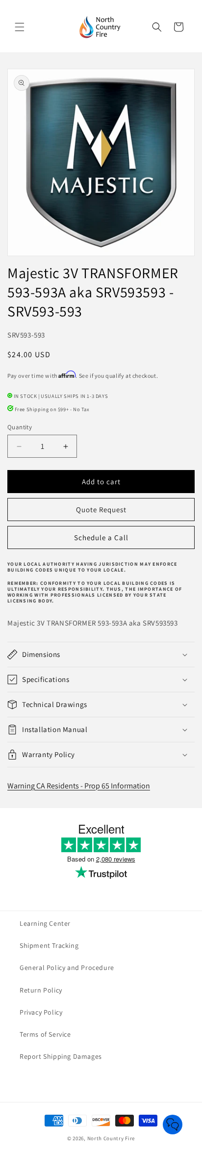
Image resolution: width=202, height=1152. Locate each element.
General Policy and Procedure (67, 967)
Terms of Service (45, 1034)
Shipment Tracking (49, 945)
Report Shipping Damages (61, 1056)
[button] (19, 27)
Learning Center (45, 923)
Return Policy (41, 990)
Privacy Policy (41, 1012)
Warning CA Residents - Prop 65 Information (78, 786)
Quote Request (101, 509)
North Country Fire (111, 1138)
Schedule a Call (101, 537)
